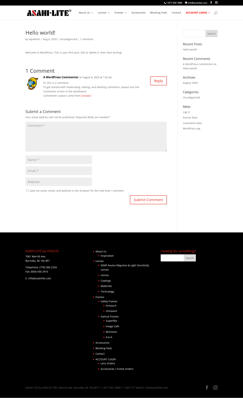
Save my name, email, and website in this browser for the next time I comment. (77, 190)
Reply (158, 80)
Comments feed (192, 123)
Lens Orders (108, 363)
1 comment (86, 39)
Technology (107, 291)
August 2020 (190, 82)
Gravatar (86, 95)
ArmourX (111, 305)
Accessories (138, 12)
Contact (176, 12)
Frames (119, 12)
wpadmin (34, 39)
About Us (84, 12)
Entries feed (190, 117)
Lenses (102, 12)
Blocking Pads (158, 12)
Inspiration (107, 255)
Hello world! (190, 49)
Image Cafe (112, 326)
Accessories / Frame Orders (117, 369)
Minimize (111, 331)
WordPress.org (191, 128)
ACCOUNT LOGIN (196, 12)
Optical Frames (110, 316)
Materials (106, 286)
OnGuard (111, 311)
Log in (186, 112)
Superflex (111, 320)
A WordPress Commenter (60, 77)
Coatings (106, 280)
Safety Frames (109, 301)
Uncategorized (68, 39)
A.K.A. (109, 337)
